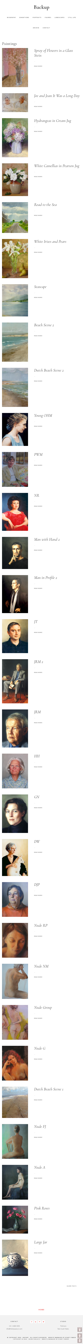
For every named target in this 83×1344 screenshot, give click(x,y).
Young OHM (43, 415)
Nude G (39, 1048)
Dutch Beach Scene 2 (49, 370)
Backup (41, 7)
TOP (79, 1329)
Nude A (39, 1167)
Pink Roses (42, 1208)
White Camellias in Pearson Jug (56, 165)
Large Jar (40, 1242)
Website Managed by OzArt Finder (62, 1337)
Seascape (40, 286)
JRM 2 (38, 661)
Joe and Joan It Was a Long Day (57, 95)
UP (79, 1335)
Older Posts (72, 1286)
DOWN (79, 1340)
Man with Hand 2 (47, 539)
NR (36, 495)
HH (37, 756)
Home (41, 1310)
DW (37, 841)
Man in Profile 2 (45, 577)
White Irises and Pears (50, 241)
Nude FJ (40, 1126)
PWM (38, 454)
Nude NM (41, 966)
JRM (37, 711)
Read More (38, 66)
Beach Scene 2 (44, 324)
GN (36, 796)
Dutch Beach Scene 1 (48, 1089)
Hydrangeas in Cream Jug (52, 120)
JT (35, 621)
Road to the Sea (45, 204)
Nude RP (40, 925)
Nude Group (43, 1007)
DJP (37, 884)
